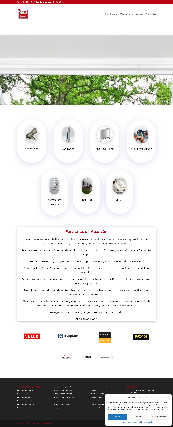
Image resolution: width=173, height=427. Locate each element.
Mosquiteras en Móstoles (63, 390)
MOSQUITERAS (105, 149)
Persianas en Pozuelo (25, 401)
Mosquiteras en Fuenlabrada (64, 397)
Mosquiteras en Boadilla (62, 404)
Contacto (151, 14)
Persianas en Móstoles (25, 394)
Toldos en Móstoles (97, 408)
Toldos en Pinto (95, 390)
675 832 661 (24, 2)
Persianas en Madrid (24, 397)
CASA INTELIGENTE (141, 149)
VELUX (119, 200)
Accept (117, 417)
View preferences (159, 417)
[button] (168, 397)
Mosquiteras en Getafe (62, 401)
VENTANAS (68, 148)
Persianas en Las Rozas (25, 408)
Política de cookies (130, 422)
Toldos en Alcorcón (97, 401)
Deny (138, 417)
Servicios (110, 14)
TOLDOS (87, 200)
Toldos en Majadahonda (98, 387)
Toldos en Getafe (96, 397)
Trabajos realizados (131, 14)
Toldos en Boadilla (97, 404)
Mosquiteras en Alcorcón (63, 387)
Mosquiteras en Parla (61, 408)
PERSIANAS (32, 148)
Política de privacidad (43, 423)
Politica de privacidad (145, 422)
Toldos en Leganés (97, 394)
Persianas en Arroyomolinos (27, 404)
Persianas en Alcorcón (25, 390)
